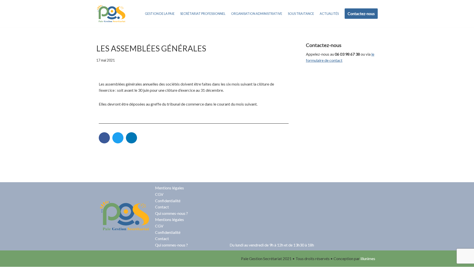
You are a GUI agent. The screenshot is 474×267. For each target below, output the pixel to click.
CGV (159, 194)
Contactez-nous (361, 13)
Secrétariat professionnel (202, 14)
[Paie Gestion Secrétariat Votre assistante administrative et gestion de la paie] (111, 13)
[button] (104, 137)
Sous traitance (301, 14)
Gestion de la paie (160, 14)
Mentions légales (169, 187)
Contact (162, 206)
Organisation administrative (256, 14)
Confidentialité (167, 200)
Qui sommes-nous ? (171, 213)
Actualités (329, 14)
